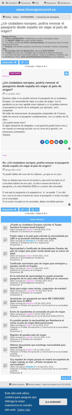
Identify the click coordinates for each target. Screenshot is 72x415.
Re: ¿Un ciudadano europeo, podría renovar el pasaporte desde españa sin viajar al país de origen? (36, 164)
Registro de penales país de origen (28, 335)
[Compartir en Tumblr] (61, 142)
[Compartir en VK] (56, 142)
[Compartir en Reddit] (52, 142)
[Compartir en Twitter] (47, 142)
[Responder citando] (66, 73)
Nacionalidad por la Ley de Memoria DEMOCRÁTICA (42, 316)
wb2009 (29, 314)
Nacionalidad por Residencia (32, 258)
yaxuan (29, 337)
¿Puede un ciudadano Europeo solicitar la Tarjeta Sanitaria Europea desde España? (35, 226)
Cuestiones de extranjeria (31, 232)
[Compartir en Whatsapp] (66, 142)
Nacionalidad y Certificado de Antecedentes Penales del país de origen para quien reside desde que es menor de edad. (39, 251)
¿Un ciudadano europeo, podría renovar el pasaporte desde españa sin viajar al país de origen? (34, 27)
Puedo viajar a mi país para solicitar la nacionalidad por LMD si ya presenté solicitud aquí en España (39, 237)
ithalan (29, 350)
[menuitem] (11, 3)
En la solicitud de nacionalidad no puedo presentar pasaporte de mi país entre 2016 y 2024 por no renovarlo (39, 277)
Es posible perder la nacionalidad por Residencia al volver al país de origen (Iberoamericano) (37, 321)
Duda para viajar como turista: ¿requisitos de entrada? (38, 288)
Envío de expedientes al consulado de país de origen (37, 311)
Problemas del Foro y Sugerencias (35, 243)
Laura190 (30, 291)
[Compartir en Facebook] (42, 142)
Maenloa (29, 303)
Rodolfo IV (30, 241)
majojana (30, 281)
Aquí (4, 49)
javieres (6, 76)
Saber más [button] (23, 409)
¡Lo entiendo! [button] (53, 401)
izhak (5, 155)
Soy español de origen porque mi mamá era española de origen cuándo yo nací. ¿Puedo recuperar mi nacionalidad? (39, 362)
